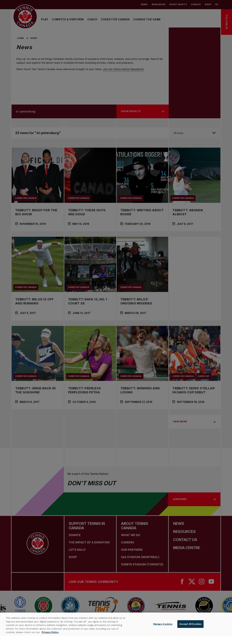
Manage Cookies (162, 624)
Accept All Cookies (190, 624)
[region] (116, 624)
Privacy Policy (50, 632)
